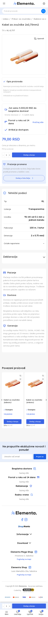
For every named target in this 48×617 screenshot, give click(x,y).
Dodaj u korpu (29, 155)
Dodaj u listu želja (23, 178)
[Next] (46, 400)
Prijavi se (40, 456)
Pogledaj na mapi (24, 575)
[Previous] (2, 400)
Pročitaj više (38, 122)
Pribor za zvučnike (21, 19)
